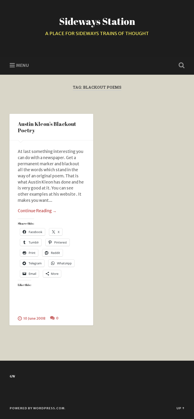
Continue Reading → (37, 210)
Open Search (180, 65)
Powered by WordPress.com (37, 408)
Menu (22, 65)
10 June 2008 (34, 318)
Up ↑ (180, 408)
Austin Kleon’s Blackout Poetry (47, 127)
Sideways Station (97, 21)
